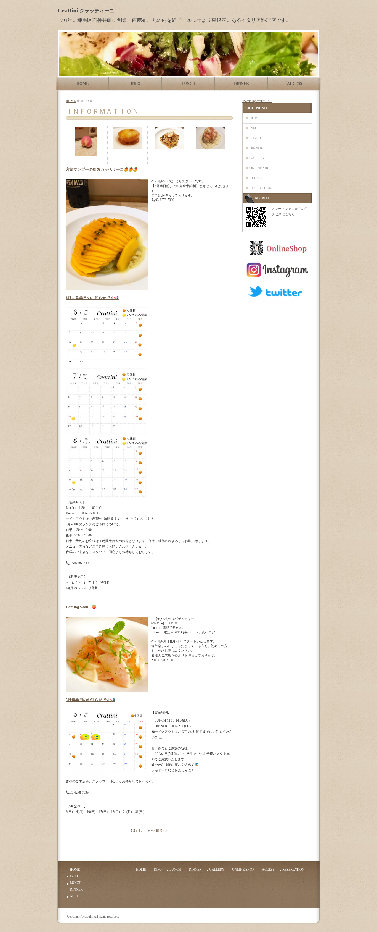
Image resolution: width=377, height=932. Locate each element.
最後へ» (162, 830)
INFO (135, 84)
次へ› (151, 830)
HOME (82, 84)
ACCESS (294, 84)
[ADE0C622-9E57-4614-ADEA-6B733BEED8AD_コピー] (277, 278)
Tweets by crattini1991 (257, 101)
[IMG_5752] (107, 369)
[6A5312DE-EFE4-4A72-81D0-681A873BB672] (277, 297)
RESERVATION (260, 188)
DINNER (241, 84)
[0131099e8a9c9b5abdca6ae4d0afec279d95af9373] (277, 254)
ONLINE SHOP (260, 168)
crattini (88, 916)
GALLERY (257, 158)
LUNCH (188, 84)
